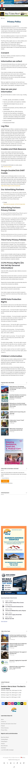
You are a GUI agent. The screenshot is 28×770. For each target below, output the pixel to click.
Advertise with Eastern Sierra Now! (8, 723)
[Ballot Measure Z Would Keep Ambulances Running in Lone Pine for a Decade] (4, 389)
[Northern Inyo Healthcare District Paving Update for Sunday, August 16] (4, 638)
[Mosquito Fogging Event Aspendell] (4, 662)
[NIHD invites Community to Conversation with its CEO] (4, 431)
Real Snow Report (5, 737)
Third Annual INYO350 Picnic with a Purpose (15, 610)
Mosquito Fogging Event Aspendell (18, 660)
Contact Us (3, 721)
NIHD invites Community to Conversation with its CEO (16, 429)
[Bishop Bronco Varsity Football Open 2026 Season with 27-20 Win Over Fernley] (4, 406)
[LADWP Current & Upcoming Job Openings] (4, 415)
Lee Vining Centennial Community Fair (14, 606)
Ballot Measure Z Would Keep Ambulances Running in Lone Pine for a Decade (18, 388)
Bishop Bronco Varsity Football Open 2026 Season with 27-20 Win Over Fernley (18, 405)
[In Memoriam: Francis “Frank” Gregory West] (4, 423)
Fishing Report (4, 741)
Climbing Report (4, 739)
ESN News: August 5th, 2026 (7, 697)
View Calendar (4, 621)
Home (3, 18)
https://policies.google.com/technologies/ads (10, 185)
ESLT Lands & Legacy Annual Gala (13, 614)
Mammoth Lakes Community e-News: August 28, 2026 (17, 667)
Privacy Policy (4, 730)
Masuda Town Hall (9, 618)
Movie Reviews (4, 745)
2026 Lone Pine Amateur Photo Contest (14, 602)
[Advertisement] (14, 510)
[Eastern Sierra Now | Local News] (4, 9)
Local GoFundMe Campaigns (7, 749)
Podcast (3, 725)
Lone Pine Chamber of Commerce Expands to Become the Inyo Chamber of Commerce (18, 396)
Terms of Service (4, 727)
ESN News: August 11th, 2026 (7, 694)
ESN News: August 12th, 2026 (7, 692)
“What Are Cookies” (7, 166)
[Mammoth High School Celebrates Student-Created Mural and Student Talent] (4, 646)
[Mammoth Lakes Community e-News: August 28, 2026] (4, 669)
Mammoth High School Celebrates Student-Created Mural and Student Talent (18, 645)
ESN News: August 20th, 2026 (7, 690)
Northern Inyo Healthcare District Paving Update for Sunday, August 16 (18, 637)
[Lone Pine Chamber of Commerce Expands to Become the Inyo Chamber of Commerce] (4, 398)
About (2, 719)
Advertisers (3, 747)
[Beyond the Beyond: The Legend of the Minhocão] (4, 655)
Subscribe (5, 481)
